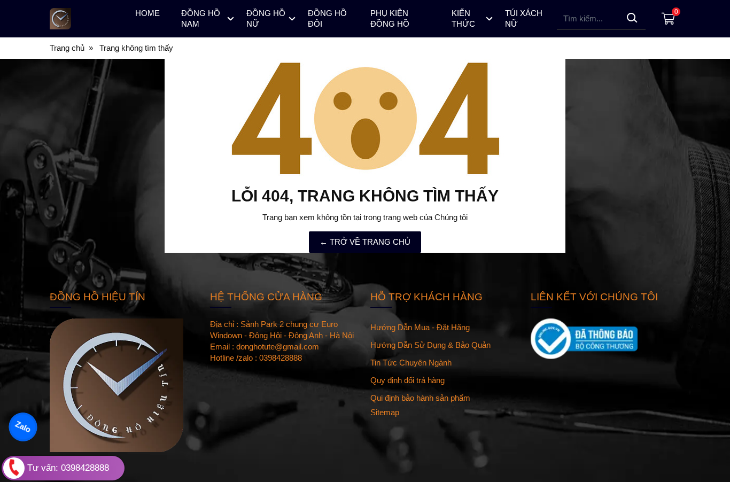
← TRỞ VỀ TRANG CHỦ (365, 241)
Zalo (23, 426)
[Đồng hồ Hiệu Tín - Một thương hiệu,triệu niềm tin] (83, 18)
